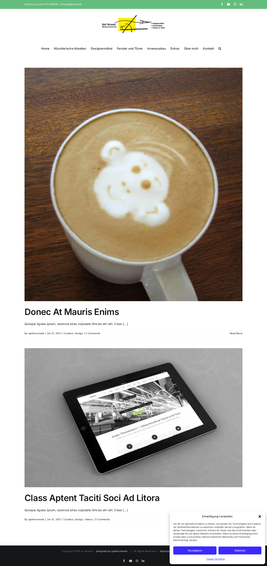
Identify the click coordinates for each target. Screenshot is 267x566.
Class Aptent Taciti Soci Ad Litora (92, 497)
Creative (68, 333)
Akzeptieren (195, 550)
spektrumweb (36, 333)
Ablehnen (240, 550)
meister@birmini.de (71, 4)
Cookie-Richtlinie (215, 559)
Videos (88, 519)
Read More (236, 333)
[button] (260, 516)
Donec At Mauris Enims (72, 311)
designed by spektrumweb (111, 551)
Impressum (166, 551)
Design (79, 333)
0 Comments (93, 333)
